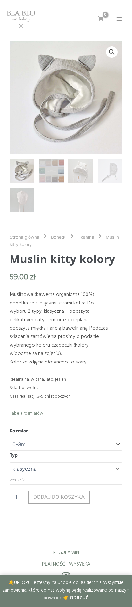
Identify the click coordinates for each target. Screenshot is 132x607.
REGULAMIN (66, 553)
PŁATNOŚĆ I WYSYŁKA (66, 564)
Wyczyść (18, 479)
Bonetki (58, 237)
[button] (112, 52)
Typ (14, 455)
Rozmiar (19, 430)
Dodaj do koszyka (59, 497)
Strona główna (24, 237)
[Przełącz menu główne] (119, 18)
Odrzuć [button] (79, 598)
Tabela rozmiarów (26, 413)
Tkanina (86, 237)
